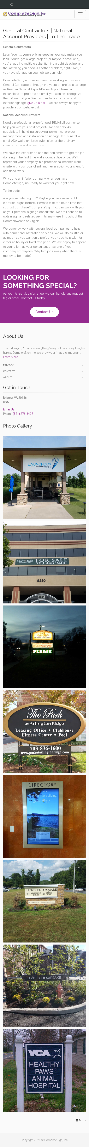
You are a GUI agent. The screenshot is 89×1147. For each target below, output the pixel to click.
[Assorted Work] (44, 477)
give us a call (36, 103)
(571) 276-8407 (23, 413)
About (7, 377)
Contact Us (44, 312)
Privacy (8, 365)
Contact (9, 371)
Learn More (10, 357)
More (82, 1120)
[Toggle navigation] (80, 14)
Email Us (8, 409)
